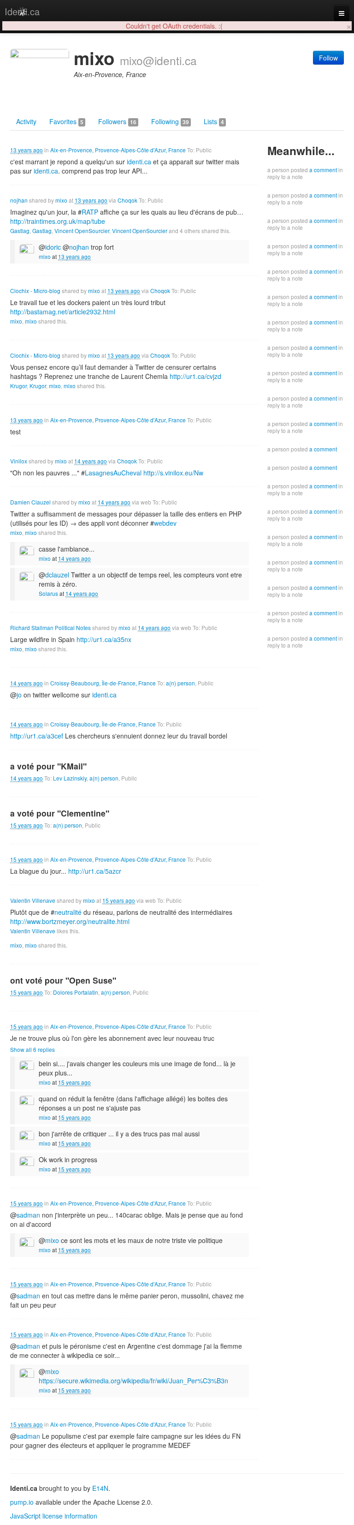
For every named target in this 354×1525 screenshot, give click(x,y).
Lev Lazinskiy (70, 778)
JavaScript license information (53, 1515)
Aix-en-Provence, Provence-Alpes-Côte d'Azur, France (118, 150)
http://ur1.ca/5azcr (94, 871)
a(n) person (180, 683)
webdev (165, 523)
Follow (328, 57)
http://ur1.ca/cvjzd (195, 376)
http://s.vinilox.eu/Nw (173, 472)
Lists (214, 121)
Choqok (127, 200)
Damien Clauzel (30, 502)
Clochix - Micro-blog (35, 290)
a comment (323, 170)
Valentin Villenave (32, 900)
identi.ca (139, 161)
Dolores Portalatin (75, 992)
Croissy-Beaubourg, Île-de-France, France (103, 683)
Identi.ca (22, 11)
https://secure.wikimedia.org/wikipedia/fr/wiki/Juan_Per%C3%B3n (133, 1380)
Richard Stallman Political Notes (50, 627)
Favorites (66, 121)
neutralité (68, 912)
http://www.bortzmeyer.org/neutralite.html (70, 921)
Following (170, 121)
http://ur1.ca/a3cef (36, 735)
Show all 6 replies (32, 1049)
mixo (61, 200)
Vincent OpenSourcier (81, 230)
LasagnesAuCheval (113, 472)
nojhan (19, 200)
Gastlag (20, 230)
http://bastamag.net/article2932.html (62, 311)
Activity (26, 121)
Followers (117, 121)
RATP (90, 211)
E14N (100, 1488)
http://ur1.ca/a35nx (104, 639)
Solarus (48, 593)
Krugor (18, 386)
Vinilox (18, 461)
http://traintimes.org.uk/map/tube (57, 221)
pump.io (22, 1502)
